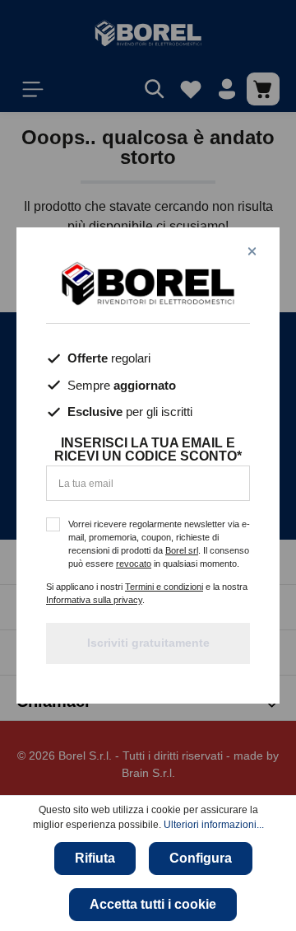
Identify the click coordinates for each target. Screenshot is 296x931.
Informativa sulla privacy (94, 600)
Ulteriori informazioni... (214, 824)
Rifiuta (95, 858)
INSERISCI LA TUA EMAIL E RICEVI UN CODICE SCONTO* (148, 450)
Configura (200, 858)
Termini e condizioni (164, 587)
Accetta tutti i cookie (153, 904)
